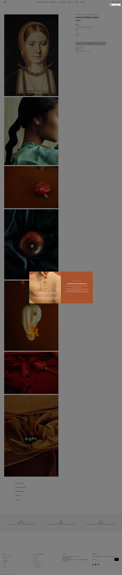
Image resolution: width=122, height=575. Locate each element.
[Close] (91, 273)
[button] (115, 5)
